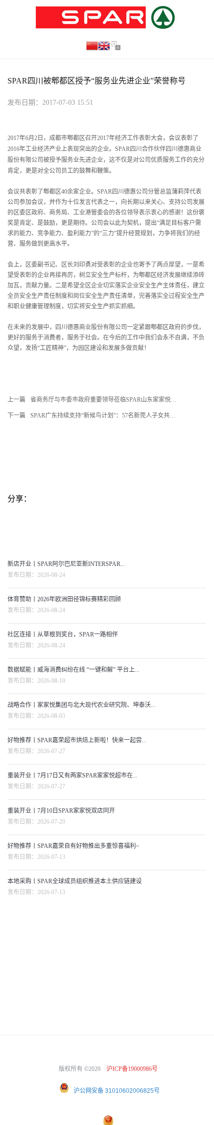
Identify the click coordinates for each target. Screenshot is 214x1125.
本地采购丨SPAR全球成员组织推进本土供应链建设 (74, 881)
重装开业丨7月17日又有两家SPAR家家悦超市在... (72, 775)
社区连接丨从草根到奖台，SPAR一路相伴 (62, 634)
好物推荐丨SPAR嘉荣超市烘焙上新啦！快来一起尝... (76, 740)
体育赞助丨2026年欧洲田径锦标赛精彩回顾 (64, 599)
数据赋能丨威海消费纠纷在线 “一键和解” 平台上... (73, 669)
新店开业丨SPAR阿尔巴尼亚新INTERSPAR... (66, 564)
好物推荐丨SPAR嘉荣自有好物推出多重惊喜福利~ (73, 846)
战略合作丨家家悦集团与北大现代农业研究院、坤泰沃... (81, 705)
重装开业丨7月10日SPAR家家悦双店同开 (61, 810)
